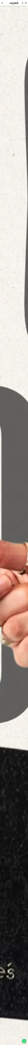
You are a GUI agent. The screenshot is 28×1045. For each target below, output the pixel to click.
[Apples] (14, 3)
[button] (22, 3)
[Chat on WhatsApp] (24, 1041)
